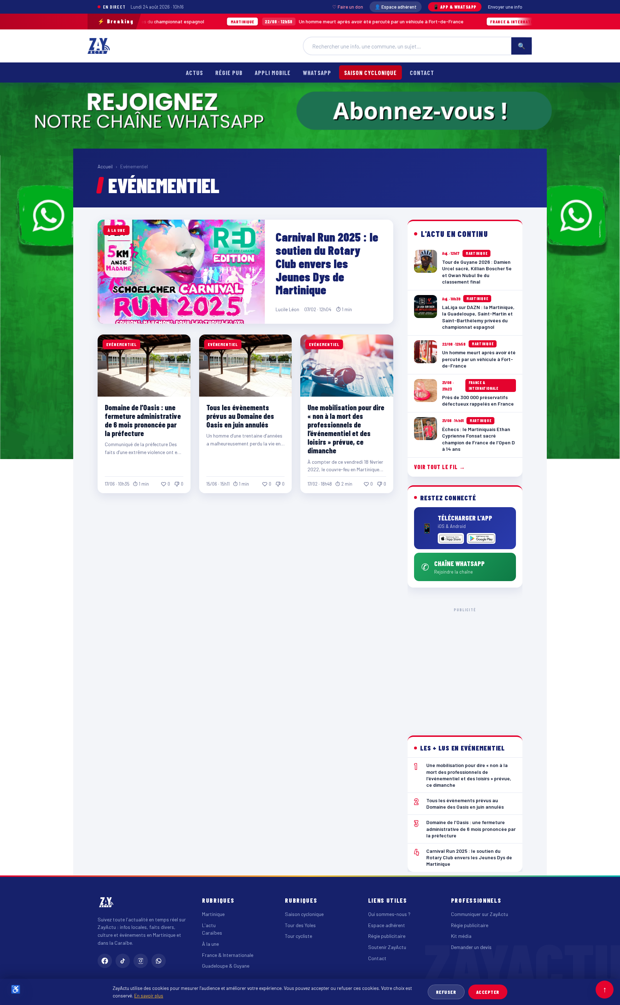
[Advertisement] (465, 666)
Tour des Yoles (300, 925)
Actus (194, 72)
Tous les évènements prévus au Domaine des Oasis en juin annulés (240, 416)
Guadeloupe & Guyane (225, 966)
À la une (210, 944)
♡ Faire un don (347, 7)
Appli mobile (273, 72)
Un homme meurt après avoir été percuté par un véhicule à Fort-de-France (285, 21)
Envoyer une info (505, 7)
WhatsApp (317, 72)
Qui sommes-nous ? (389, 914)
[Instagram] (140, 961)
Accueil (105, 166)
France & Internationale (227, 955)
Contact (422, 72)
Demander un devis (471, 947)
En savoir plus (148, 995)
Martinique (213, 914)
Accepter (487, 992)
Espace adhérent (386, 925)
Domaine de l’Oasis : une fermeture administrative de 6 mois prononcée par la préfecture (143, 420)
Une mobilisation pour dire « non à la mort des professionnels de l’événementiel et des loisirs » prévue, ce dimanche (345, 429)
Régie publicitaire (386, 936)
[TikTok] (123, 961)
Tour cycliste (298, 936)
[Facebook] (105, 961)
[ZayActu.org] (99, 46)
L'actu (209, 925)
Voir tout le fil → (439, 466)
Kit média (461, 936)
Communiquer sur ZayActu (479, 914)
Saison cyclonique (370, 72)
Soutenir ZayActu (387, 947)
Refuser (446, 992)
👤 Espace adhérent (396, 7)
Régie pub (229, 72)
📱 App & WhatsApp (454, 7)
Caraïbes (212, 933)
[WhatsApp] (158, 961)
